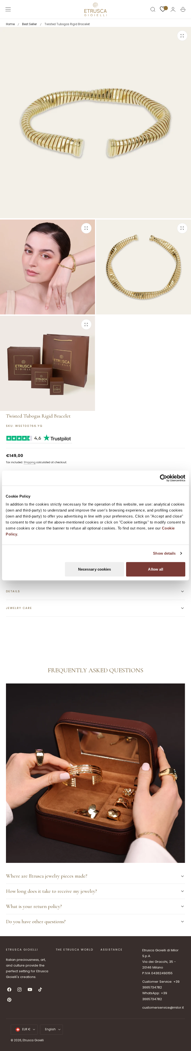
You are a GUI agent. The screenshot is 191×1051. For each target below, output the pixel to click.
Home (10, 24)
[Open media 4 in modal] (86, 324)
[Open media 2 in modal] (86, 228)
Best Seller (29, 24)
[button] (8, 9)
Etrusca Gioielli (33, 1040)
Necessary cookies (94, 569)
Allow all (155, 569)
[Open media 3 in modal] (182, 228)
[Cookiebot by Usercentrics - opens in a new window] (163, 478)
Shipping (30, 462)
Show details (164, 553)
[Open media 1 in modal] (182, 35)
